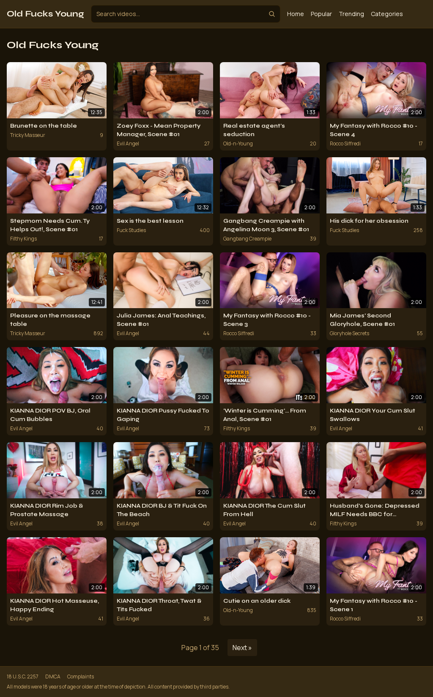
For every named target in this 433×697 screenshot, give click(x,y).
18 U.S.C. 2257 (22, 676)
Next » (242, 647)
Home (295, 14)
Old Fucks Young (45, 13)
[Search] (272, 14)
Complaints (80, 676)
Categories (387, 14)
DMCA (52, 676)
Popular (321, 14)
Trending (351, 14)
